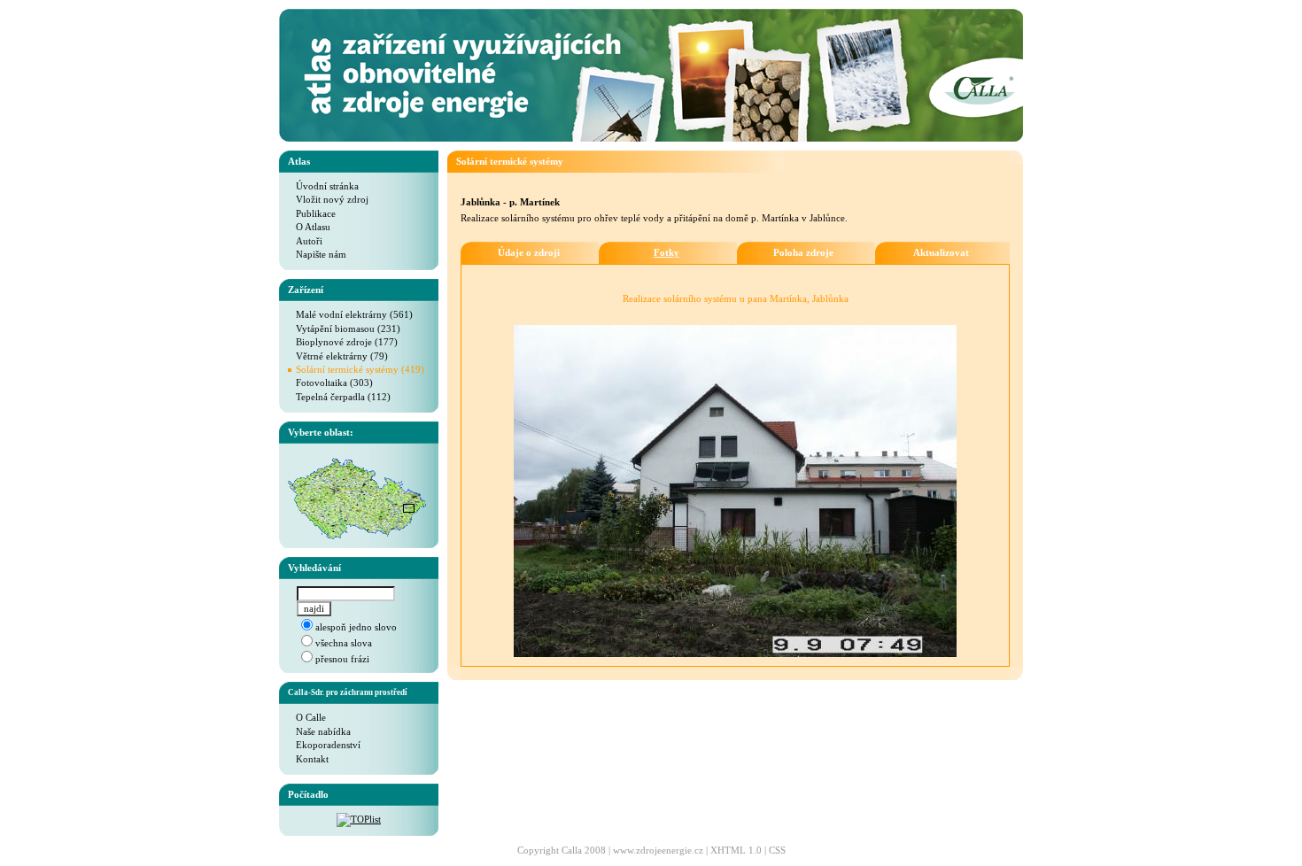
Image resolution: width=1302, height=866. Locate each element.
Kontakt (308, 759)
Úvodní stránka (323, 186)
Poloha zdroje (803, 253)
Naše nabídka (319, 731)
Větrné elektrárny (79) (338, 356)
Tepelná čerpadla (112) (339, 396)
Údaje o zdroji (529, 253)
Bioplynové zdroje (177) (343, 341)
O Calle (307, 717)
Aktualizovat (941, 253)
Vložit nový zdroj (328, 199)
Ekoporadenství (324, 744)
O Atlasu (309, 226)
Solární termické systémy (509, 161)
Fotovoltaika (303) (330, 382)
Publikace (312, 213)
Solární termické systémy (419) (360, 369)
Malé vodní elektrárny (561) (350, 314)
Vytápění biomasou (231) (344, 328)
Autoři (305, 241)
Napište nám (317, 254)
